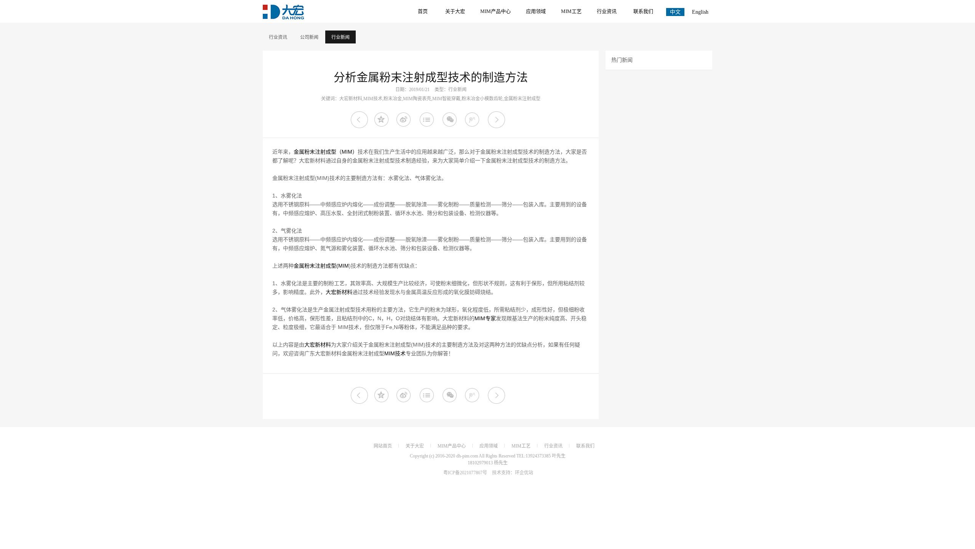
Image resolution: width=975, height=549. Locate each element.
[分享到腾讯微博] (473, 119)
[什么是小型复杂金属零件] (359, 119)
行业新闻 (340, 37)
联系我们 (643, 11)
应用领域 (536, 11)
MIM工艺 (571, 11)
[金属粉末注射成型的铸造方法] (496, 119)
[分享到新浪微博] (405, 119)
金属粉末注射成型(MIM (321, 266)
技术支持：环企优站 (512, 472)
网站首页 (383, 446)
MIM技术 (395, 353)
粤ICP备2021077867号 (465, 472)
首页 (423, 11)
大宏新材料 (339, 292)
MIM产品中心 (495, 11)
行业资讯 (607, 11)
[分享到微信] (450, 119)
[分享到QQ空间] (382, 119)
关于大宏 (455, 11)
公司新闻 (309, 37)
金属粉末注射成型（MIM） (326, 152)
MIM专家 (485, 318)
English (700, 12)
